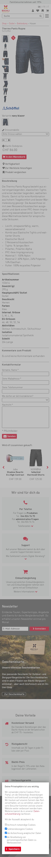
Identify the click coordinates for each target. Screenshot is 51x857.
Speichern (14, 849)
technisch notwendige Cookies (21, 824)
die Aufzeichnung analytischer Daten (24, 833)
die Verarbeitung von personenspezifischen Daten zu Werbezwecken (21, 840)
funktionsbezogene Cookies (20, 829)
